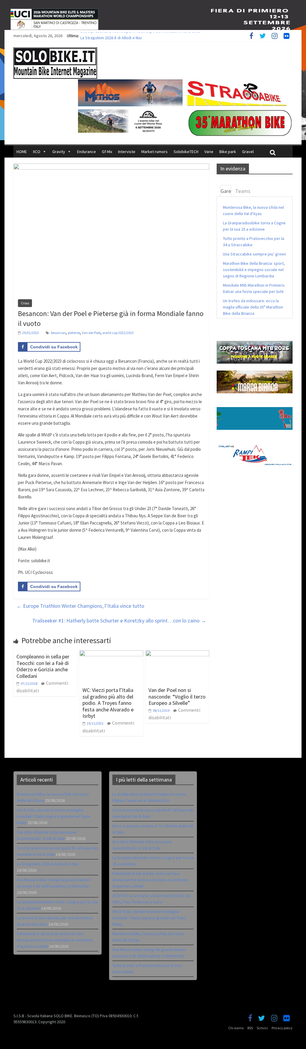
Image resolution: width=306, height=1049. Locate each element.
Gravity (58, 151)
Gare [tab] (226, 191)
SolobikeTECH (186, 151)
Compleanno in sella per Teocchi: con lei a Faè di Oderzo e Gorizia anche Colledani (42, 666)
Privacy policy (282, 1028)
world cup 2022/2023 (118, 332)
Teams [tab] (242, 191)
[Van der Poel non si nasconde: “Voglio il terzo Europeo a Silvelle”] (177, 654)
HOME (21, 151)
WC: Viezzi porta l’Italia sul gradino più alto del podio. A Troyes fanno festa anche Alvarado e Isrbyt (108, 703)
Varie (208, 151)
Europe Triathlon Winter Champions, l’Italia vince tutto (80, 605)
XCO (36, 151)
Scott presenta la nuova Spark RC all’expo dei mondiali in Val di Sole (140, 35)
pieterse (74, 332)
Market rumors (154, 151)
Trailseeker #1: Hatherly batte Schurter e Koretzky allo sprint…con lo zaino (119, 620)
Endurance (86, 151)
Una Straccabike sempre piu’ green (254, 254)
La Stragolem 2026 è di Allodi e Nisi (47, 864)
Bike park (227, 151)
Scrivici (262, 1028)
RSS (250, 1028)
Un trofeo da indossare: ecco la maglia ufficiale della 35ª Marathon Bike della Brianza (253, 307)
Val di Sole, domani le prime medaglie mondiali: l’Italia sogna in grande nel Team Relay (53, 816)
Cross (25, 303)
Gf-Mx (107, 151)
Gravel (248, 151)
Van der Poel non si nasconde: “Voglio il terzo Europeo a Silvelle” (177, 696)
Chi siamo (236, 1028)
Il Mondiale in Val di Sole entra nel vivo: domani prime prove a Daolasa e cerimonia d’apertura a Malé (55, 940)
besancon (58, 332)
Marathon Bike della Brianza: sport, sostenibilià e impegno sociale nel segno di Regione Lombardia (254, 270)
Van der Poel (91, 332)
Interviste (126, 151)
